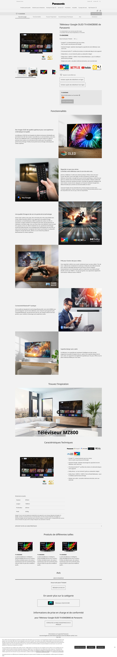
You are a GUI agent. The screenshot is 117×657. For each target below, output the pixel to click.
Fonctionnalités (37, 17)
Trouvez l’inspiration (51, 17)
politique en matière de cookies (42, 651)
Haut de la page (22, 17)
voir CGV (58, 637)
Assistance (94, 17)
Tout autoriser (101, 647)
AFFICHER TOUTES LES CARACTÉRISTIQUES (26, 526)
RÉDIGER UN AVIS (58, 587)
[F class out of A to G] (62, 97)
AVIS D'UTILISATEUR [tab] (58, 578)
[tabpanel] (58, 586)
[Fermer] (114, 647)
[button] (22, 72)
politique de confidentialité (58, 651)
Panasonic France (20, 1)
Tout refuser (91, 647)
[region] (58, 647)
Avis (80, 17)
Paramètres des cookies (80, 647)
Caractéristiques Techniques (65, 17)
